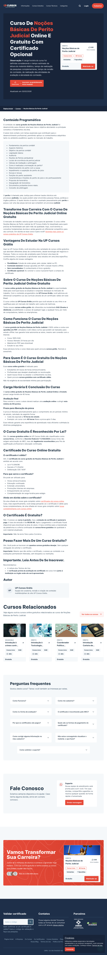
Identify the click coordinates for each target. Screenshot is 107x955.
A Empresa (19, 939)
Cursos (18, 108)
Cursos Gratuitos (37, 6)
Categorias (64, 6)
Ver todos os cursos (90, 614)
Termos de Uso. (97, 945)
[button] (30, 922)
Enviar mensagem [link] (74, 802)
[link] (10, 6)
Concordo (69, 949)
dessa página (58, 925)
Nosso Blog (34, 942)
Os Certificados (39, 939)
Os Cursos (28, 939)
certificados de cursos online (52, 501)
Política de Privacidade (61, 942)
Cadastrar (98, 6)
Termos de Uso (24, 568)
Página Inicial (8, 108)
